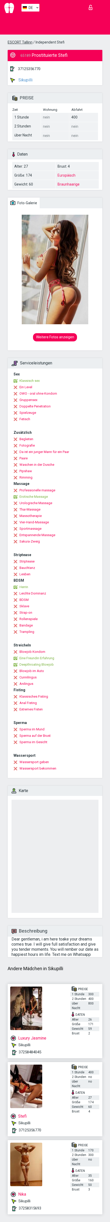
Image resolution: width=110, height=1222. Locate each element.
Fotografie (27, 445)
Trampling (26, 632)
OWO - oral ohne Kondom (38, 393)
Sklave (24, 606)
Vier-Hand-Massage (34, 522)
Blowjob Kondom (32, 652)
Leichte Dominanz (32, 593)
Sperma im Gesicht (33, 742)
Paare (23, 458)
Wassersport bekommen (37, 768)
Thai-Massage (29, 509)
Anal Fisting (28, 703)
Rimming (25, 477)
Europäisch (66, 175)
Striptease (27, 561)
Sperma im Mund (32, 729)
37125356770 (29, 69)
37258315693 (30, 1208)
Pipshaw (25, 471)
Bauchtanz (27, 568)
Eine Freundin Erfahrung (36, 658)
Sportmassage (30, 529)
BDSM (24, 600)
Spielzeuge (27, 413)
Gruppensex (28, 400)
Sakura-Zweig (29, 541)
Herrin (23, 587)
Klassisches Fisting (33, 696)
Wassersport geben (34, 762)
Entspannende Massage (37, 535)
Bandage (26, 625)
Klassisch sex (29, 381)
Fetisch (24, 419)
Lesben (24, 574)
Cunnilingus (28, 677)
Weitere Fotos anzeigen (55, 337)
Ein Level (25, 387)
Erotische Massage (33, 497)
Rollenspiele (28, 619)
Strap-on (25, 612)
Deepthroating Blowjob (36, 664)
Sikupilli (24, 80)
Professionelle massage (37, 490)
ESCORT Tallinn (20, 42)
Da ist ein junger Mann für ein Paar (44, 452)
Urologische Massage (35, 503)
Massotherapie (30, 516)
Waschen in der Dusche (36, 465)
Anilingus (26, 684)
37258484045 (30, 1052)
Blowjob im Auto (31, 671)
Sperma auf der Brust (35, 736)
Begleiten (26, 439)
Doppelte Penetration (35, 406)
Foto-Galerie (27, 203)
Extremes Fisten (31, 709)
